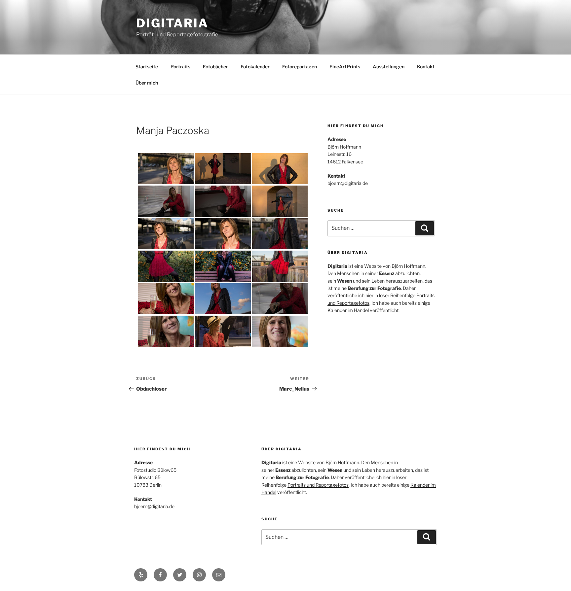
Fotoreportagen (299, 66)
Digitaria (172, 23)
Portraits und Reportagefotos (318, 485)
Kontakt (426, 66)
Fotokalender (255, 66)
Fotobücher (215, 66)
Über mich (146, 83)
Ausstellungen (388, 66)
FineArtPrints (344, 66)
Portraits (180, 66)
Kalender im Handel (348, 310)
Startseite (146, 66)
